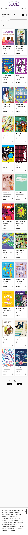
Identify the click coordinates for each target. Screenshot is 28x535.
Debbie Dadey (7, 106)
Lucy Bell (6, 281)
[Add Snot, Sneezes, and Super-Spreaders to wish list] (26, 228)
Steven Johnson (20, 339)
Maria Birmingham (8, 135)
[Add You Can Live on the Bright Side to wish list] (13, 287)
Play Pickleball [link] (19, 104)
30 (12, 381)
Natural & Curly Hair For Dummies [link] (7, 163)
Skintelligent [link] (19, 192)
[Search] (2, 8)
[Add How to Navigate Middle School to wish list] (26, 258)
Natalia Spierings (20, 194)
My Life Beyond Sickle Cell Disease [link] (7, 221)
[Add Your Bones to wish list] (13, 199)
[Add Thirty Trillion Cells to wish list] (13, 374)
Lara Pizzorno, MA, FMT (8, 194)
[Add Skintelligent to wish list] (26, 199)
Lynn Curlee (19, 165)
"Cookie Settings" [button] (12, 524)
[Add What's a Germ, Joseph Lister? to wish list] (26, 54)
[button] (23, 15)
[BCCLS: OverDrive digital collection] (14, 3)
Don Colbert (6, 339)
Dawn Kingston (7, 310)
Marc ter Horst (20, 223)
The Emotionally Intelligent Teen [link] (7, 46)
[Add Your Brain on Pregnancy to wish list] (13, 316)
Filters (3, 25)
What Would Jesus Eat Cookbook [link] (7, 338)
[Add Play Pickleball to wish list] (26, 112)
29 (9, 381)
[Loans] (22, 9)
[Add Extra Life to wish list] (26, 345)
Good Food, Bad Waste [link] (7, 75)
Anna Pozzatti (20, 252)
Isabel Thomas (7, 369)
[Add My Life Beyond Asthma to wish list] (26, 141)
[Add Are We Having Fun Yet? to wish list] (13, 141)
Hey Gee (19, 135)
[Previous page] (7, 381)
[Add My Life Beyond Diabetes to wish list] (26, 316)
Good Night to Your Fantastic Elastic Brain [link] (20, 367)
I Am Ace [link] (18, 75)
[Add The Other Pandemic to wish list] (26, 170)
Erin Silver (6, 77)
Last (20, 384)
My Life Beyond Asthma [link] (20, 134)
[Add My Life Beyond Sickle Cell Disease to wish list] (13, 228)
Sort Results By (5, 21)
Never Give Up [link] (6, 104)
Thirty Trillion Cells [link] (7, 367)
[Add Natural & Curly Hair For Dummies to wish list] (13, 170)
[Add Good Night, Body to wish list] (26, 287)
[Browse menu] (25, 8)
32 (17, 381)
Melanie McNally (7, 48)
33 (19, 381)
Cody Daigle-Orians (21, 77)
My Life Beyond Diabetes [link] (20, 308)
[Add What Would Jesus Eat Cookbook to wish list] (13, 345)
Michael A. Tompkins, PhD (8, 252)
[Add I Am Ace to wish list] (26, 83)
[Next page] (22, 381)
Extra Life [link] (18, 338)
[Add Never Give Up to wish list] (13, 112)
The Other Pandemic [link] (20, 163)
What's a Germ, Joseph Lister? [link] (20, 46)
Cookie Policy (13, 530)
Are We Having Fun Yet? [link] (7, 134)
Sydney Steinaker (21, 106)
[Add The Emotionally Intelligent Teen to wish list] (13, 54)
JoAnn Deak (19, 369)
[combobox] (11, 8)
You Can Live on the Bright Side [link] (7, 279)
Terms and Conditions (8, 512)
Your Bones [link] (6, 192)
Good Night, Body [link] (20, 279)
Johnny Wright (7, 165)
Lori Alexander (20, 48)
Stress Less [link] (5, 250)
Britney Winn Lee (20, 281)
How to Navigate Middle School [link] (20, 250)
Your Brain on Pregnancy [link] (7, 308)
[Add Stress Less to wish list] (13, 258)
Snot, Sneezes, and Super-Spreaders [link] (20, 221)
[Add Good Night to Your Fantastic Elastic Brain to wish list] (26, 374)
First (10, 384)
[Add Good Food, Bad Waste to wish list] (13, 83)
